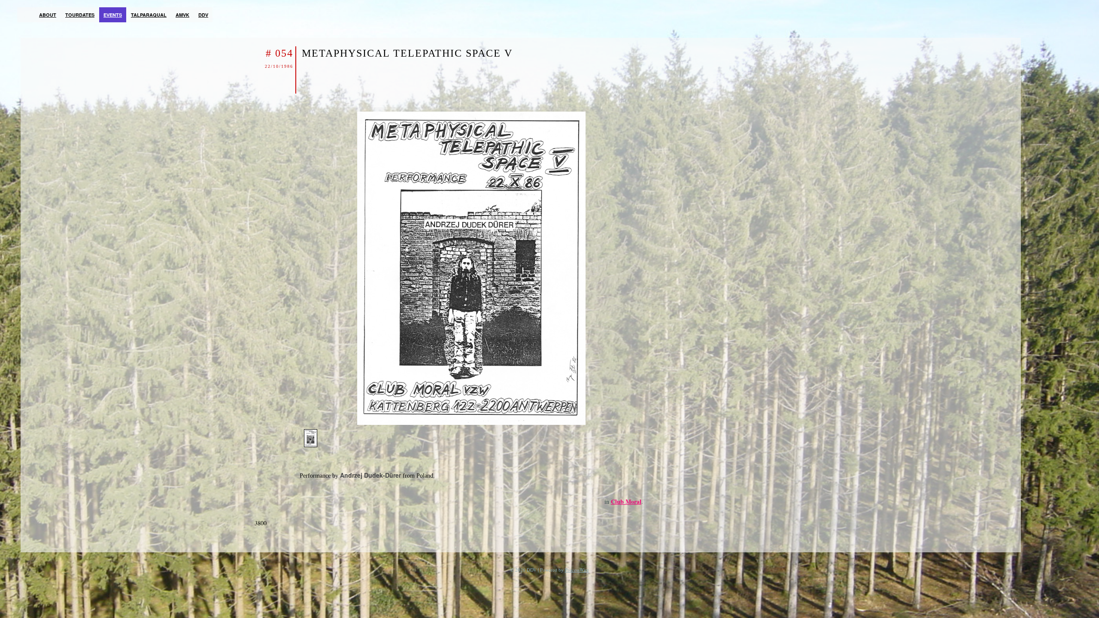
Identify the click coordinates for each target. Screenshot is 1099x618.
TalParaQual (149, 15)
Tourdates (79, 15)
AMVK (182, 15)
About (47, 15)
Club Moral (626, 501)
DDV (203, 15)
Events (112, 15)
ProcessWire (577, 569)
